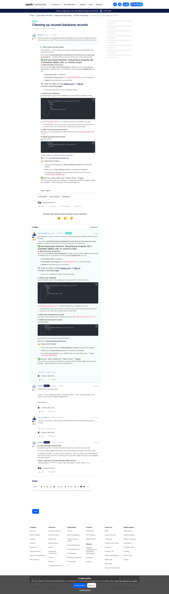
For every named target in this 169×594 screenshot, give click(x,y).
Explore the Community (62, 15)
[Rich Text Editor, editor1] (65, 498)
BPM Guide (108, 559)
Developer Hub (129, 547)
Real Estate (52, 539)
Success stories (35, 551)
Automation (43, 197)
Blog (106, 531)
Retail (50, 547)
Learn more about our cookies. (126, 581)
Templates (108, 539)
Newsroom (33, 547)
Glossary (108, 547)
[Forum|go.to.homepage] (38, 4)
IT (68, 565)
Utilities (51, 561)
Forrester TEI (109, 551)
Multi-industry (53, 543)
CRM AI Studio (91, 539)
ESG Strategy (34, 559)
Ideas (91, 4)
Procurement (71, 561)
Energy (51, 557)
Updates (83, 4)
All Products (90, 531)
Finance (70, 531)
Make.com (69, 84)
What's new (128, 555)
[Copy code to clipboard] (93, 99)
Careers (32, 539)
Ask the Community (81, 15)
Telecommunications (56, 565)
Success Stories (110, 535)
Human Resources (73, 549)
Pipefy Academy (129, 535)
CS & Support (71, 553)
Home (32, 15)
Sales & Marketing (73, 545)
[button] (136, 4)
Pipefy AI (89, 562)
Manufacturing (54, 535)
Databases (66, 197)
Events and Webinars (112, 555)
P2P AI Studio (90, 535)
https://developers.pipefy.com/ (59, 158)
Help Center (128, 531)
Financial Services (55, 531)
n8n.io (80, 84)
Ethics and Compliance (37, 555)
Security (126, 551)
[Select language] (120, 4)
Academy (99, 4)
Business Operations (74, 557)
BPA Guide (108, 563)
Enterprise (89, 557)
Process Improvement (112, 568)
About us (33, 531)
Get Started (127, 543)
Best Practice (54, 197)
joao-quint (41, 233)
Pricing (126, 559)
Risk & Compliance (73, 535)
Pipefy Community (130, 539)
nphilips (40, 35)
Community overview (44, 15)
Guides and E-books (112, 543)
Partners (33, 543)
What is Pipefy (35, 535)
